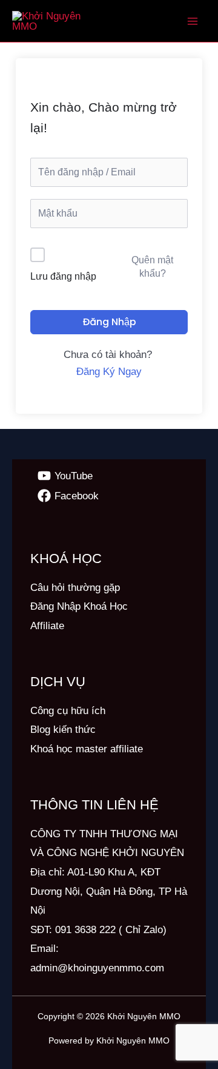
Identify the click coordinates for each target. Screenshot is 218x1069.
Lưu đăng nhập (63, 276)
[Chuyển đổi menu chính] (192, 21)
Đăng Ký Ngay (109, 371)
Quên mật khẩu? (152, 266)
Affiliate (47, 626)
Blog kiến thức (63, 729)
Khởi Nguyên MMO (143, 1016)
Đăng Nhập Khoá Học (79, 606)
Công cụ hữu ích (67, 711)
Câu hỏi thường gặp (75, 587)
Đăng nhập (109, 322)
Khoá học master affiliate (86, 749)
